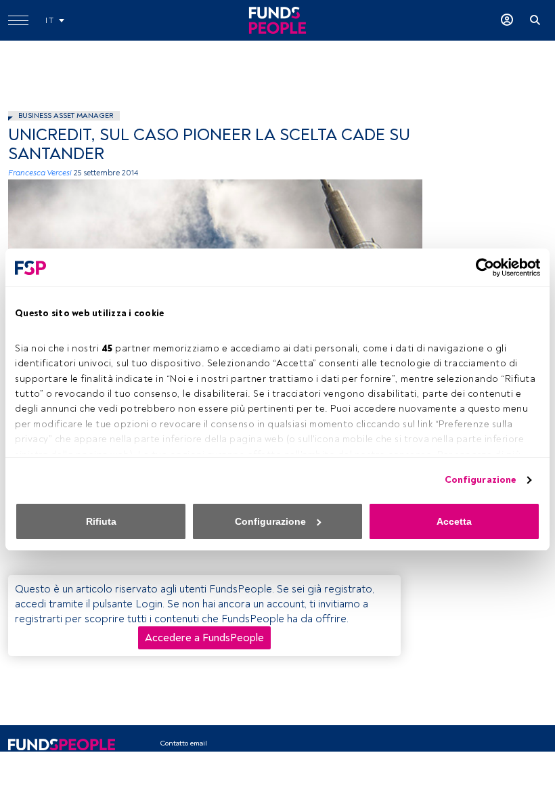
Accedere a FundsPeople (204, 638)
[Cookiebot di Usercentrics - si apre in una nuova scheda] (481, 267)
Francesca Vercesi (40, 173)
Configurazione (480, 479)
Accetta (454, 521)
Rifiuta (101, 521)
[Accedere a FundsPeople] (507, 20)
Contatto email (183, 743)
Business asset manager (65, 115)
